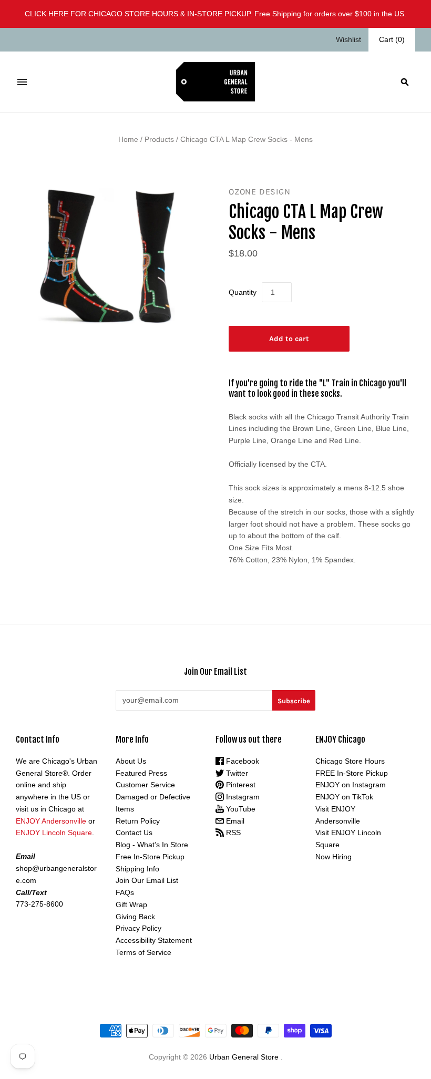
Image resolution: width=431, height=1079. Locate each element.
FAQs (125, 892)
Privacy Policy (138, 928)
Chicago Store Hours (350, 761)
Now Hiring (333, 856)
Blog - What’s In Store (152, 844)
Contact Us (134, 832)
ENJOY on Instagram (350, 784)
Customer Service (145, 784)
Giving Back (135, 916)
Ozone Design (260, 192)
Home (128, 139)
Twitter (236, 773)
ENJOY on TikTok (344, 797)
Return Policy (138, 821)
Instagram (242, 797)
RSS (232, 832)
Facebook (241, 761)
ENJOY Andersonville (51, 821)
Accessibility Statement (154, 940)
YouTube (239, 809)
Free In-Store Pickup (150, 856)
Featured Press (141, 773)
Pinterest (239, 784)
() (392, 39)
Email (234, 821)
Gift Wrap (131, 904)
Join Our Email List (147, 880)
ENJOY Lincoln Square (54, 832)
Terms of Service (143, 952)
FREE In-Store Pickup (351, 773)
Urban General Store (244, 1057)
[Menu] (22, 82)
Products (159, 139)
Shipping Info (137, 869)
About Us (131, 761)
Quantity (242, 292)
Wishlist (348, 39)
